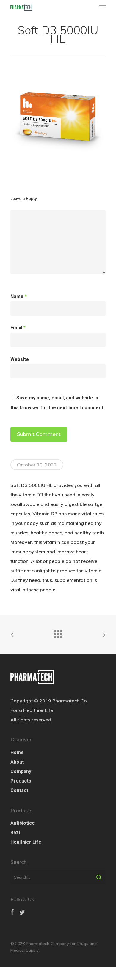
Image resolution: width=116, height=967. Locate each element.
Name (18, 296)
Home (17, 752)
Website (19, 359)
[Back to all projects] (58, 633)
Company (20, 771)
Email (18, 328)
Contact (19, 790)
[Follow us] (22, 912)
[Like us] (12, 912)
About (17, 762)
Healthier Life (25, 842)
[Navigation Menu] (102, 7)
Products (20, 781)
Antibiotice (22, 823)
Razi (15, 832)
